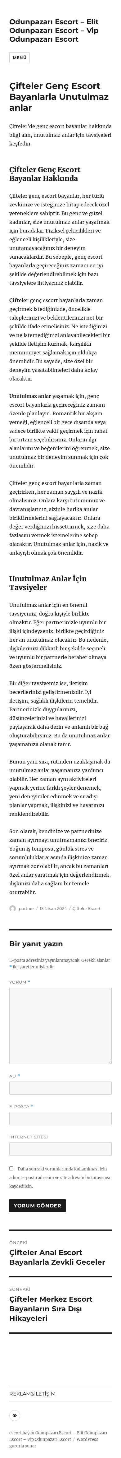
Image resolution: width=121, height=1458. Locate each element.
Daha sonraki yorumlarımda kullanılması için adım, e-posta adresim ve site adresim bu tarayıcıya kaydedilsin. (59, 1177)
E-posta (21, 1106)
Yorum (19, 982)
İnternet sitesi (28, 1136)
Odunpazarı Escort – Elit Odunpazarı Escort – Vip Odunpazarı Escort (54, 30)
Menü (19, 57)
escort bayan (21, 1433)
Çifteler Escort (87, 908)
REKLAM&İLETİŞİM (32, 1394)
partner (26, 908)
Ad (14, 1076)
